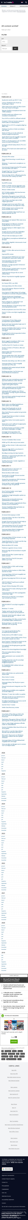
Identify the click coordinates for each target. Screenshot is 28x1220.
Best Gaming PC (14, 1094)
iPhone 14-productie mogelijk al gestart (13, 276)
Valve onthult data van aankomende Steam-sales (12, 673)
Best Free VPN (14, 1073)
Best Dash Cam (14, 1141)
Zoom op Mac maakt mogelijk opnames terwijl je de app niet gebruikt (13, 483)
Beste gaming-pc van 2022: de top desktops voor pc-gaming (12, 623)
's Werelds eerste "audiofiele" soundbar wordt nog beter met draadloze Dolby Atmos (12, 994)
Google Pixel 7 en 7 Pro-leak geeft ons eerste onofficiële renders (13, 171)
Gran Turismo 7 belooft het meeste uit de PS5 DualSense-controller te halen (14, 642)
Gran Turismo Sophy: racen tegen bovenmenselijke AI (12, 491)
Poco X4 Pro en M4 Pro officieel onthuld (13, 118)
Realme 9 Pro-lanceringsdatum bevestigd (14, 649)
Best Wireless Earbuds (14, 1128)
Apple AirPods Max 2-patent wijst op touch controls (12, 555)
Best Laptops (14, 1087)
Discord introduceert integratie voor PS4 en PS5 (14, 686)
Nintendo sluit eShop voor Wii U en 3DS (13, 361)
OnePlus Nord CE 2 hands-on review (12, 345)
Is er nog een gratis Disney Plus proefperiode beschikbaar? (11, 631)
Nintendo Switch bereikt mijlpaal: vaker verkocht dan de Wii (13, 615)
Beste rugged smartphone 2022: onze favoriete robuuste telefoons (13, 341)
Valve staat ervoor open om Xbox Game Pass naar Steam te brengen (14, 107)
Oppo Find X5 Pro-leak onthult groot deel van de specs (14, 589)
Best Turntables (14, 1121)
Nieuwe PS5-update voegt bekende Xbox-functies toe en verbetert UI (14, 503)
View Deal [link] (14, 1041)
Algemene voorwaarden (8, 1175)
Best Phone (14, 1104)
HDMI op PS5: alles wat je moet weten (13, 442)
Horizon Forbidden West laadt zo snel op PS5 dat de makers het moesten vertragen (14, 329)
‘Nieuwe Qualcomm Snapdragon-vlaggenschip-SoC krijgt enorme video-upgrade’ (13, 298)
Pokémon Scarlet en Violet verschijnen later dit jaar (13, 129)
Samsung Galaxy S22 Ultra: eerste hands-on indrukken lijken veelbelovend (14, 619)
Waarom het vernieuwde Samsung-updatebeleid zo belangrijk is (12, 499)
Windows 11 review (7, 608)
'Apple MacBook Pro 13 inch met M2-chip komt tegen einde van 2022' (14, 541)
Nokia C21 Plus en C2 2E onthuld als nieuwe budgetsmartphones (12, 133)
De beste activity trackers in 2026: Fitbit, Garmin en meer (13, 570)
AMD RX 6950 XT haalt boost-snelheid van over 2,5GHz (13, 582)
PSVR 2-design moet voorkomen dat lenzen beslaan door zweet (12, 208)
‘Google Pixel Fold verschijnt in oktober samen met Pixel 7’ (13, 416)
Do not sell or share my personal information (13, 1206)
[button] (2, 2)
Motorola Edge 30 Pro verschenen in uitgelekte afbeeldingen (12, 449)
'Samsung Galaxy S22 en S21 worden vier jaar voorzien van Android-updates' (14, 526)
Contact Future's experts (8, 1179)
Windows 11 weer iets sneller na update (13, 694)
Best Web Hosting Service (14, 1077)
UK (2, 1051)
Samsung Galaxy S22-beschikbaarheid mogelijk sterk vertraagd (13, 740)
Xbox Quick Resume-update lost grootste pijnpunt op (14, 412)
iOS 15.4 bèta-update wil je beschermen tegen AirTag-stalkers (13, 192)
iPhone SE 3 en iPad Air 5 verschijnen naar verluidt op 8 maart (13, 597)
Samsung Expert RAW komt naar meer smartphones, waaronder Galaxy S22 (13, 257)
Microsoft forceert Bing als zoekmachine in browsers (11, 980)
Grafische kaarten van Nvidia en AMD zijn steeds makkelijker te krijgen (13, 428)
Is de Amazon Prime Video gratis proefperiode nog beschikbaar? (11, 320)
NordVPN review (7, 183)
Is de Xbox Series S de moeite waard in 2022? (13, 420)
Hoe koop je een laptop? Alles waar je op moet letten (14, 220)
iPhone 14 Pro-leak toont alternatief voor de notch (14, 149)
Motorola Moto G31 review (10, 545)
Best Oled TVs (14, 1111)
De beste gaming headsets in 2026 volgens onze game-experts (12, 383)
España (16, 1056)
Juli (2, 768)
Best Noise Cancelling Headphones (14, 1124)
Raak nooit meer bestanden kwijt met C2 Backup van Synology (14, 324)
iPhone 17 (12, 6)
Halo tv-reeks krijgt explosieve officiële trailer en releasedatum (13, 723)
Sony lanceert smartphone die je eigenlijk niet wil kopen (13, 1001)
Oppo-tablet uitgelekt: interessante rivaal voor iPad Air (14, 242)
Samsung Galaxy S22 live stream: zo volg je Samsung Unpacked (14, 537)
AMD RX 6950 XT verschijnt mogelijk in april (13, 605)
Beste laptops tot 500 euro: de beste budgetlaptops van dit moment (12, 224)
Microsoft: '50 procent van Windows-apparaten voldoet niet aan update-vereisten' (13, 736)
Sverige (22, 1053)
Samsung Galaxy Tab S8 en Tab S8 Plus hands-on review (13, 518)
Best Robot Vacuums (14, 1148)
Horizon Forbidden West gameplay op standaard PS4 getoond (13, 507)
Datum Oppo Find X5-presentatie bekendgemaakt (11, 352)
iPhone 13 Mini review (8, 190)
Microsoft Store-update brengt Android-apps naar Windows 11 (14, 396)
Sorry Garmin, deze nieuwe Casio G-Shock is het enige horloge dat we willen (14, 1007)
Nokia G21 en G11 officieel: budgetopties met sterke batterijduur (14, 424)
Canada (14, 1051)
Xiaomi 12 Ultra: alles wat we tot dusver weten (13, 250)
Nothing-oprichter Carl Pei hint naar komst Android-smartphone (12, 372)
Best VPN (14, 1070)
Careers (4, 1203)
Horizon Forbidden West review (11, 440)
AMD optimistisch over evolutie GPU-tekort (13, 656)
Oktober (3, 796)
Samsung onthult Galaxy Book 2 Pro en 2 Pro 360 (14, 145)
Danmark (22, 1056)
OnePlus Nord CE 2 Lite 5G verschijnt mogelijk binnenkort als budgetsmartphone (13, 661)
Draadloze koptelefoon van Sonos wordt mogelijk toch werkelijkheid (14, 701)
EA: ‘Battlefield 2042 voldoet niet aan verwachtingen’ (12, 665)
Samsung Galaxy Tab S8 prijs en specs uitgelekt (13, 683)
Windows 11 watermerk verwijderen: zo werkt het (13, 163)
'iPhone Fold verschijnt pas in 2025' (12, 236)
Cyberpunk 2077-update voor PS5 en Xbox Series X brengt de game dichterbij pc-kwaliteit (14, 392)
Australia (20, 1051)
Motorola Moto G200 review (10, 473)
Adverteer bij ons (6, 1196)
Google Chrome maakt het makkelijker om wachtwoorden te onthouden (13, 232)
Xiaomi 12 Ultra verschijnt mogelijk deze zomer (14, 312)
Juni (2, 766)
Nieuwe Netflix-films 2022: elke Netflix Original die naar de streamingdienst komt (13, 357)
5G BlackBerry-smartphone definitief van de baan (14, 239)
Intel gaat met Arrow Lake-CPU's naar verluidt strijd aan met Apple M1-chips (13, 204)
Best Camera (14, 1138)
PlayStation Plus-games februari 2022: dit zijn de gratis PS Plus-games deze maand (14, 719)
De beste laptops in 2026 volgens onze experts (13, 228)
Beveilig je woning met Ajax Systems (12, 453)
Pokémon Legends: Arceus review (12, 548)
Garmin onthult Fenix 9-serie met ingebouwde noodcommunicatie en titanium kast (14, 986)
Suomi (3, 1059)
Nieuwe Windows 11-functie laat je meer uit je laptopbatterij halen (14, 306)
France (19, 1059)
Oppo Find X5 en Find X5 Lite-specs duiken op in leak (12, 559)
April (2, 762)
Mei (2, 764)
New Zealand (11, 1053)
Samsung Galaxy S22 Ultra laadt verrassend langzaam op (11, 261)
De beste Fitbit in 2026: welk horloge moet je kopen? (12, 567)
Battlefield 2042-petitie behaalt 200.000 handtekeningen (13, 368)
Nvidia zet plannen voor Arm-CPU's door (14, 309)
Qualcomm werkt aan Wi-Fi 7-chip (12, 100)
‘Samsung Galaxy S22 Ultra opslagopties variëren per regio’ (14, 593)
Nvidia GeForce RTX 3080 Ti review (12, 635)
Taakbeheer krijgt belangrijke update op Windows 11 (14, 495)
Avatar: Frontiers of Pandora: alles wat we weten (13, 348)
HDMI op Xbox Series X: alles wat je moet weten (14, 445)
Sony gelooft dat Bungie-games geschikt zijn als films (14, 646)
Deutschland (5, 1056)
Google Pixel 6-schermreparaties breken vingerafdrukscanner (14, 333)
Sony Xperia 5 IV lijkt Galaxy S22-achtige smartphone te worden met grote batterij (14, 293)
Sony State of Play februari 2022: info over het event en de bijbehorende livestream (13, 715)
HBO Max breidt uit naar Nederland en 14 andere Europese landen (13, 697)
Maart (2, 760)
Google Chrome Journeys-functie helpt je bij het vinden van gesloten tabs (14, 522)
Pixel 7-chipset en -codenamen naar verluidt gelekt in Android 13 (12, 302)
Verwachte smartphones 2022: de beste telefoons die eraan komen (13, 480)
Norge (11, 1056)
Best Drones (14, 1145)
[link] (12, 1016)
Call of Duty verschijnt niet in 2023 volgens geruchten (12, 200)
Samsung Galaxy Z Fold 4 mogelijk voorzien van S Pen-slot (12, 364)
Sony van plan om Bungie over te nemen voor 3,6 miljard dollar (14, 744)
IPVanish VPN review (8, 156)
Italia (17, 1053)
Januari (3, 755)
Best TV (14, 1107)
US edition (13, 1215)
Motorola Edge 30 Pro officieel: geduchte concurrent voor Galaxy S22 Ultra (14, 175)
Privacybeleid (5, 1186)
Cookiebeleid (5, 1189)
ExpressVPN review (7, 254)
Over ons (4, 1192)
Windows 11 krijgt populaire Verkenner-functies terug (13, 265)
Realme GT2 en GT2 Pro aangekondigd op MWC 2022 (14, 125)
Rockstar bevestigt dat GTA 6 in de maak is (14, 578)
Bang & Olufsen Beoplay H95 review (12, 586)
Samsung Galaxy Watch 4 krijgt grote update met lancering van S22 (13, 530)
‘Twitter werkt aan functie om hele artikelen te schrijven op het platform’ (13, 611)
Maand (4, 45)
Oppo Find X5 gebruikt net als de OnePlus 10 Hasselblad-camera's (11, 408)
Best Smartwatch (14, 1114)
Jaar (3, 38)
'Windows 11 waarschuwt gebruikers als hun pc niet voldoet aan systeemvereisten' (14, 457)
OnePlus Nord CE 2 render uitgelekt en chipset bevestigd (13, 461)
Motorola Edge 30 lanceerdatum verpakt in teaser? (14, 551)
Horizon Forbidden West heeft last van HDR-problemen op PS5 (13, 212)
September (4, 794)
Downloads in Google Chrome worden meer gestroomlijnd (13, 476)
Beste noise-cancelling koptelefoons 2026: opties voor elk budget (12, 404)
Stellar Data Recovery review (10, 707)
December (3, 800)
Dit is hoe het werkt (21, 11)
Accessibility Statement (8, 1199)
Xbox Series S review (8, 677)
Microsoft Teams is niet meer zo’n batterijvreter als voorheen (12, 469)
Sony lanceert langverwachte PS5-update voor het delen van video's (14, 167)
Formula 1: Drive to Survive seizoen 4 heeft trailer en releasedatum (13, 121)
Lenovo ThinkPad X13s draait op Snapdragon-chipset (11, 103)
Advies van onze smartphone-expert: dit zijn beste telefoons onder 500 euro (14, 379)
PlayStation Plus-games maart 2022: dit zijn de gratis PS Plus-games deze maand (14, 196)
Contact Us (4, 1182)
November (3, 798)
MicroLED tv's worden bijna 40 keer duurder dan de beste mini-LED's (12, 731)
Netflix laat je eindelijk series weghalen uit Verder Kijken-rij (13, 690)
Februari (3, 757)
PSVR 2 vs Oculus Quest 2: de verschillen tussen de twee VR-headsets (14, 141)
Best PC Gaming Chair (14, 1097)
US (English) (8, 1051)
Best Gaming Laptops (14, 1090)
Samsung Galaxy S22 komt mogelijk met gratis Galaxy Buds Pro (14, 574)
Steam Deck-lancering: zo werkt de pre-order (13, 159)
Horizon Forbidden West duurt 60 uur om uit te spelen (14, 727)
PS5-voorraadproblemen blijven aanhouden (11, 652)
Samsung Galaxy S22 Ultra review (12, 286)
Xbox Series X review (8, 680)
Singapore (4, 1053)
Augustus (3, 770)
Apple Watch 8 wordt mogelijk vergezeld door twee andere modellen (14, 137)
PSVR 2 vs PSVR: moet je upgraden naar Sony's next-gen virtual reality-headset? (13, 186)
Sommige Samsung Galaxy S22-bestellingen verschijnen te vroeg (11, 432)
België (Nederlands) (11, 1059)
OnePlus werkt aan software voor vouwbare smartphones (12, 115)
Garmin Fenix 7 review (8, 705)
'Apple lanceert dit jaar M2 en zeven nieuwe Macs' (12, 273)
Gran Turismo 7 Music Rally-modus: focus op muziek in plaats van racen (14, 638)
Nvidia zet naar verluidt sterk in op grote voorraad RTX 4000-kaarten (14, 269)
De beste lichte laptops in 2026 (11, 515)
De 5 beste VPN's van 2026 (10, 283)
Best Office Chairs (14, 1131)
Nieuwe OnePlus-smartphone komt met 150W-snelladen (14, 111)
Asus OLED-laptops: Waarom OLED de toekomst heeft (13, 289)
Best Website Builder (14, 1080)
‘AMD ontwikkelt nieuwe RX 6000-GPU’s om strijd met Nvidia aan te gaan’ (13, 387)
